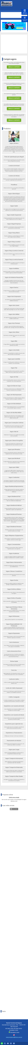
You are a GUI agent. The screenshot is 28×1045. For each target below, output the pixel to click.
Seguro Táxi (14, 368)
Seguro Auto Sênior (14, 332)
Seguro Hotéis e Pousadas (14, 598)
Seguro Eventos (14, 287)
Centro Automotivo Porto (14, 651)
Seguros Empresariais (14, 633)
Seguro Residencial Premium (14, 514)
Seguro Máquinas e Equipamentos (14, 535)
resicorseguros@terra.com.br (14, 1037)
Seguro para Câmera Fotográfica (14, 440)
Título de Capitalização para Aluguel (14, 156)
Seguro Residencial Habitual (14, 505)
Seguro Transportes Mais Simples (14, 776)
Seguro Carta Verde (14, 350)
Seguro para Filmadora (14, 449)
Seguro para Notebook (14, 458)
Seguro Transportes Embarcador (14, 767)
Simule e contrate (24, 13)
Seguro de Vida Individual (14, 403)
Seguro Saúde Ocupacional (14, 215)
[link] (14, 809)
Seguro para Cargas (14, 749)
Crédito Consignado (14, 697)
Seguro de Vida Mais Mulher (14, 412)
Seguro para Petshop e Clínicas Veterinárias (14, 608)
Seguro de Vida (14, 377)
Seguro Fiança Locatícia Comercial (14, 250)
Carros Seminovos (14, 642)
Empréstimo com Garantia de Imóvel (14, 706)
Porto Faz (14, 670)
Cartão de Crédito (14, 679)
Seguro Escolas (14, 580)
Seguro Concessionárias (14, 544)
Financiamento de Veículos (14, 740)
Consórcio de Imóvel (14, 165)
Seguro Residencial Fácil (14, 496)
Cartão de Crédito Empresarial (14, 688)
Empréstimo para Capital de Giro (14, 724)
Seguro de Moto (14, 143)
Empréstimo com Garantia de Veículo (14, 715)
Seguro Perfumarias (14, 616)
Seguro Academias (14, 553)
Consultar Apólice (24, 20)
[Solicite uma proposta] (11, 1043)
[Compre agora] (14, 1043)
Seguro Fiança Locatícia (14, 241)
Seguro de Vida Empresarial (14, 394)
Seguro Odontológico (14, 193)
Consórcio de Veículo (14, 175)
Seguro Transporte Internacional (14, 758)
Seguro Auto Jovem (14, 305)
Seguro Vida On (14, 431)
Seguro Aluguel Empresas (14, 224)
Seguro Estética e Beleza (14, 589)
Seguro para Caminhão (14, 359)
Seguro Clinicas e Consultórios (14, 571)
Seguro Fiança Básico (14, 232)
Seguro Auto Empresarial (14, 296)
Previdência (14, 184)
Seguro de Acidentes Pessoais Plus (14, 277)
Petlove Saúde (14, 661)
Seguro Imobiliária (14, 268)
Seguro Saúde (14, 206)
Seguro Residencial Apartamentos (14, 486)
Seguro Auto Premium (14, 323)
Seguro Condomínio (14, 477)
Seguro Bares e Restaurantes (14, 562)
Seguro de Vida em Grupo (14, 385)
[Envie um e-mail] (8, 1043)
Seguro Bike (14, 341)
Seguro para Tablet (14, 467)
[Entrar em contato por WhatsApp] (2, 1043)
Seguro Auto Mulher (14, 314)
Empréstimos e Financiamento (14, 732)
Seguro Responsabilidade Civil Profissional (14, 625)
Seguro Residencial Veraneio (14, 526)
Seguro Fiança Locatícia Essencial (14, 259)
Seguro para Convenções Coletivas (14, 422)
